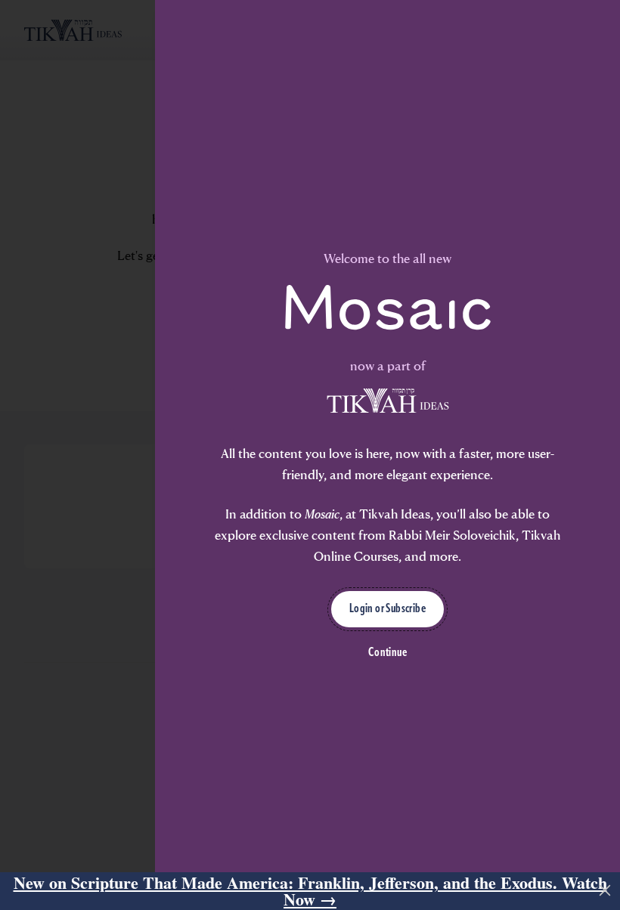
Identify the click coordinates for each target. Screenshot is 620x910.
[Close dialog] (592, 353)
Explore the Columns (161, 584)
